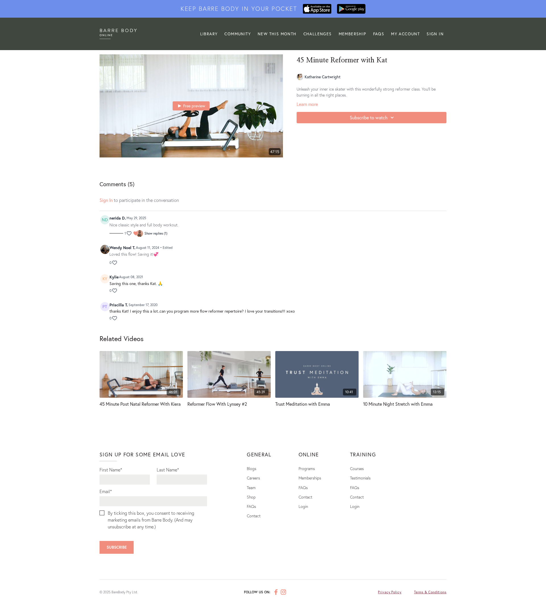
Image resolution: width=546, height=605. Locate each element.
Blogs (251, 468)
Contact (253, 515)
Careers (253, 478)
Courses (357, 468)
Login (303, 506)
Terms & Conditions (430, 592)
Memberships (310, 478)
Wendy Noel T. (122, 247)
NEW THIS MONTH (277, 33)
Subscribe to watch (369, 117)
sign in (106, 200)
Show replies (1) (155, 233)
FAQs (378, 33)
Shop (251, 497)
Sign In (435, 33)
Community (237, 33)
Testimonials (360, 478)
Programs (307, 468)
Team (251, 487)
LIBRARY (209, 33)
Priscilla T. (118, 304)
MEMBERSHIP (352, 33)
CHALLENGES (317, 33)
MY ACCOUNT (405, 33)
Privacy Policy (390, 592)
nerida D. (117, 218)
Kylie (114, 277)
